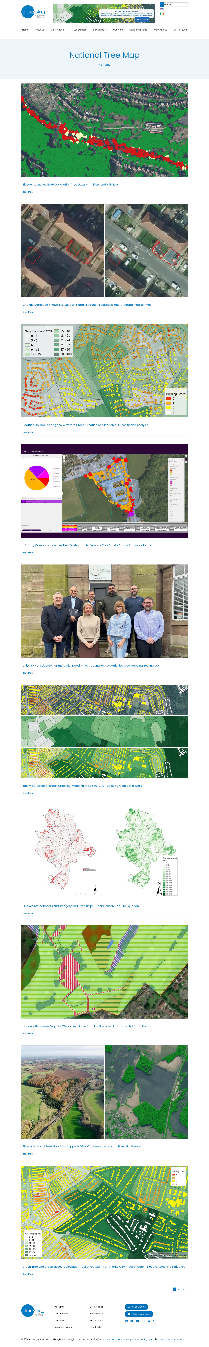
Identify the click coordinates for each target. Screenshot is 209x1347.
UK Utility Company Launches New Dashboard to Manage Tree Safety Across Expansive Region (88, 545)
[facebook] (132, 1321)
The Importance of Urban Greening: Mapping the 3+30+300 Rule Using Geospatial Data (82, 786)
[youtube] (137, 1321)
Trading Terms (147, 1339)
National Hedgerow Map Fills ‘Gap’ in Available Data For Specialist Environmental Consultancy (87, 1026)
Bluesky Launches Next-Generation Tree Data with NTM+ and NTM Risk (70, 185)
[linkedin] (126, 1321)
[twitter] (148, 1321)
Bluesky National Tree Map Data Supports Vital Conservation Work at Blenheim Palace (82, 1146)
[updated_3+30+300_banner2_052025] (104, 5)
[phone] (154, 1321)
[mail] (143, 1321)
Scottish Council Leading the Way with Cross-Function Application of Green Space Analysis (85, 425)
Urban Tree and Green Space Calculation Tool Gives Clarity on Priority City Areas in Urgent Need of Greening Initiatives (104, 1267)
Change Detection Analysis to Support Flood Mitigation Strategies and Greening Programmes (87, 305)
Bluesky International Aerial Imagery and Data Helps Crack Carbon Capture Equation (81, 906)
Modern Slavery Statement (170, 1339)
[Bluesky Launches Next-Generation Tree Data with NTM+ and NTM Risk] (104, 130)
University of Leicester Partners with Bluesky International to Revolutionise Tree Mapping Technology (91, 666)
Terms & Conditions (112, 1339)
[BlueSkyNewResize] (33, 7)
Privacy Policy (131, 1339)
